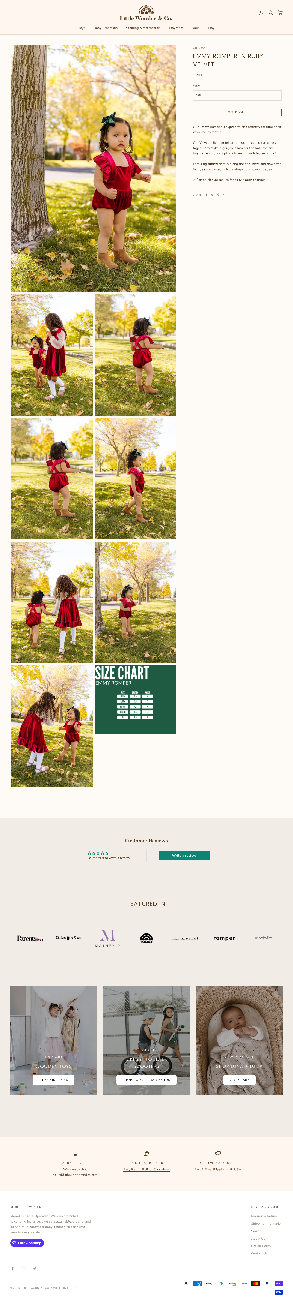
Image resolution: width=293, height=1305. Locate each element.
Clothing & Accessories (143, 28)
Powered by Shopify (64, 1288)
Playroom (176, 28)
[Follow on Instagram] (23, 1268)
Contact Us (259, 1253)
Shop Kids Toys (53, 1080)
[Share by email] (224, 195)
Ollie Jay (199, 47)
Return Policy (261, 1246)
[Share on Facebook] (206, 195)
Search (256, 1231)
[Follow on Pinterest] (35, 1268)
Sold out (237, 112)
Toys (81, 28)
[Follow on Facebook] (12, 1268)
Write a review (184, 855)
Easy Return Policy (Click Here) (146, 1169)
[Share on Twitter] (212, 195)
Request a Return (264, 1216)
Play (211, 28)
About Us (258, 1238)
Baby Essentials (106, 28)
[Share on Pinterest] (218, 195)
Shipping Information (267, 1223)
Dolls (195, 28)
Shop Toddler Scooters (146, 1080)
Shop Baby (239, 1080)
